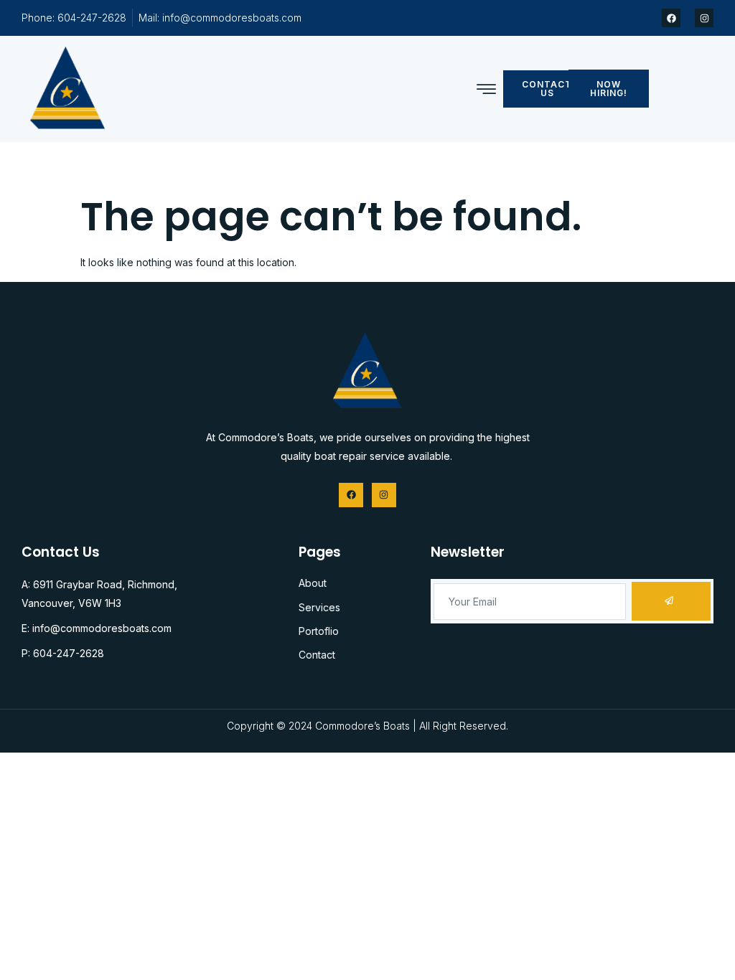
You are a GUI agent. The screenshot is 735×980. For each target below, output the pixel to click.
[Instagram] (704, 18)
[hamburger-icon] (486, 90)
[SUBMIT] (671, 601)
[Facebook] (671, 18)
